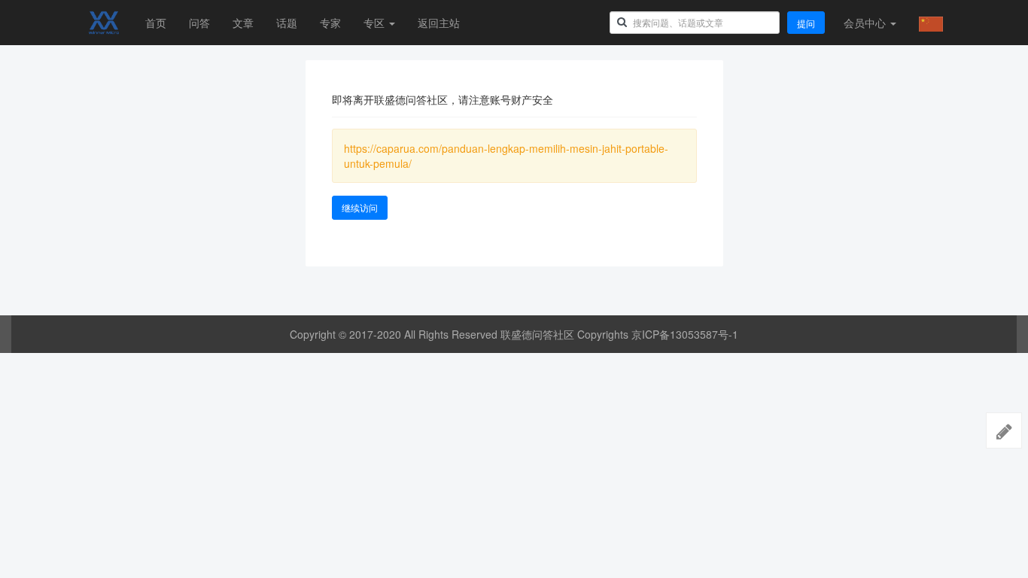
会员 (865, 22)
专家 (330, 22)
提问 (806, 23)
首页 (155, 22)
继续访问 (360, 207)
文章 (243, 22)
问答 (199, 22)
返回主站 (439, 22)
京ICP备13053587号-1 (684, 334)
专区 (375, 22)
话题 (286, 22)
